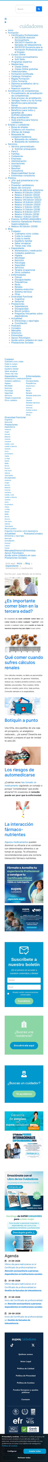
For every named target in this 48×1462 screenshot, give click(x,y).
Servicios (12, 144)
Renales (18, 287)
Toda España (9, 475)
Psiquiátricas (21, 282)
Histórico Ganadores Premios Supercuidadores (26, 222)
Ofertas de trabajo (20, 132)
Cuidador (16, 231)
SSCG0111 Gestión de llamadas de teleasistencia (28, 43)
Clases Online (21, 66)
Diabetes (29, 398)
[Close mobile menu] (5, 22)
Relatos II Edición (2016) (27, 214)
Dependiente (17, 248)
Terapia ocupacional (25, 270)
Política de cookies (9, 1446)
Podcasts (16, 325)
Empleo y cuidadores (18, 124)
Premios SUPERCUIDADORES (26, 219)
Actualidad (16, 318)
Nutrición (19, 260)
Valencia (7, 473)
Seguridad (20, 265)
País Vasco (8, 470)
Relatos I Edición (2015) (27, 216)
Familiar (7, 548)
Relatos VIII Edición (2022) (28, 199)
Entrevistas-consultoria (23, 175)
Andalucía (8, 429)
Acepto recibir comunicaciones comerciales (25, 993)
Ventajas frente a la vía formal (26, 100)
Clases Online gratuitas (26, 69)
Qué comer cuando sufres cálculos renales (24, 662)
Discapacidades (23, 279)
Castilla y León (9, 444)
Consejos (16, 328)
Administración (18, 161)
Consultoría (17, 170)
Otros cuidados (22, 272)
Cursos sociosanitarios (26, 57)
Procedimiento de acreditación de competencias (26, 94)
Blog (10, 228)
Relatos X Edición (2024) (27, 195)
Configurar (12, 1451)
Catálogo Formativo (21, 76)
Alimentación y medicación (28, 250)
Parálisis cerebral (31, 410)
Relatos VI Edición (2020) (28, 204)
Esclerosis (29, 407)
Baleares (7, 436)
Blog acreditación (20, 117)
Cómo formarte (19, 81)
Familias (15, 153)
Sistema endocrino (24, 289)
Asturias (7, 434)
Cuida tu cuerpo (23, 236)
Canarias (7, 439)
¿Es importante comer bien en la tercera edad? (21, 606)
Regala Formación (20, 78)
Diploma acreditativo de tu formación (24, 84)
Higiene (18, 255)
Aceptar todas (35, 1451)
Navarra (7, 468)
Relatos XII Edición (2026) (24, 226)
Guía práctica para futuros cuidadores (24, 121)
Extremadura (9, 453)
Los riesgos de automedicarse (20, 772)
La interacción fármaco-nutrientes (19, 829)
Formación (13, 32)
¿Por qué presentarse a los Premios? (24, 181)
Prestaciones (17, 303)
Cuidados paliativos (25, 253)
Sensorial (19, 301)
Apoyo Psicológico (20, 337)
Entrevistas (17, 335)
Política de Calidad (25, 1368)
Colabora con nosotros (23, 129)
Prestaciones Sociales (22, 342)
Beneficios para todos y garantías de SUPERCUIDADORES (23, 112)
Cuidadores (17, 156)
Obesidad (29, 400)
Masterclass (17, 64)
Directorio (16, 333)
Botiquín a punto (21, 720)
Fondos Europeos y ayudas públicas (25, 1391)
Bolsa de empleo (19, 127)
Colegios (15, 165)
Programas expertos (21, 61)
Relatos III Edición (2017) (27, 211)
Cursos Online (18, 54)
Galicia (7, 456)
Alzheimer (29, 405)
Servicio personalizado (22, 146)
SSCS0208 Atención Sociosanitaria (25, 38)
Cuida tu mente (22, 238)
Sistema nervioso (23, 291)
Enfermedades (18, 274)
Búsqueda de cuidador (26, 139)
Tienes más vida (23, 245)
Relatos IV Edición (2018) (27, 209)
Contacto (25, 1399)
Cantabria (8, 441)
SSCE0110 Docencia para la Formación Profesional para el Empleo (29, 49)
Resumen (15, 168)
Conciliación (21, 323)
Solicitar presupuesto (25, 149)
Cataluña (7, 449)
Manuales (16, 330)
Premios (12, 178)
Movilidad (20, 257)
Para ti (14, 151)
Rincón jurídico (22, 311)
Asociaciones (18, 163)
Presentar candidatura (22, 185)
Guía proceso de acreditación (26, 98)
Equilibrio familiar (23, 241)
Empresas (16, 158)
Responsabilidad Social (23, 173)
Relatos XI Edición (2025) (27, 192)
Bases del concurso (21, 187)
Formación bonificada (22, 73)
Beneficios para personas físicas (24, 104)
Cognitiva (19, 299)
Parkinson (29, 412)
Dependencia (21, 306)
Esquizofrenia (30, 386)
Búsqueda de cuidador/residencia (21, 135)
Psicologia (20, 262)
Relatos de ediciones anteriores (27, 190)
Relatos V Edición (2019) (27, 207)
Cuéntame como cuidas (27, 233)
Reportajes (8, 538)
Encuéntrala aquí (24, 1045)
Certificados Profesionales (24, 35)
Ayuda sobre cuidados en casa (26, 340)
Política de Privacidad (26, 1376)
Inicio (10, 30)
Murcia (7, 466)
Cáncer (18, 277)
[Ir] (39, 8)
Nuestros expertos (20, 88)
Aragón (7, 432)
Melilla (7, 463)
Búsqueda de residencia (27, 141)
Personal (7, 543)
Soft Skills (20, 59)
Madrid (7, 461)
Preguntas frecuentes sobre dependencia (29, 314)
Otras (17, 294)
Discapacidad (21, 308)
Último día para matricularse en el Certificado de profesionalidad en (23, 1287)
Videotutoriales (19, 71)
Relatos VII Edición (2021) (28, 202)
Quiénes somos (26, 1354)
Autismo (28, 388)
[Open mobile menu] (6, 18)
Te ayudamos (24, 1094)
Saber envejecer (23, 243)
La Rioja (7, 458)
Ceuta (7, 451)
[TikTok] (12, 1345)
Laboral (7, 545)
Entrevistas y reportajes (27, 320)
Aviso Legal (25, 1361)
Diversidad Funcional (21, 296)
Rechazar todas (24, 1457)
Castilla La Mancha (11, 446)
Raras (17, 284)
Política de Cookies (26, 1383)
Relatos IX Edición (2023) (27, 197)
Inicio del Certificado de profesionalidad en (23, 1303)
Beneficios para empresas (24, 107)
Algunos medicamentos (16, 842)
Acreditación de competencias (23, 90)
